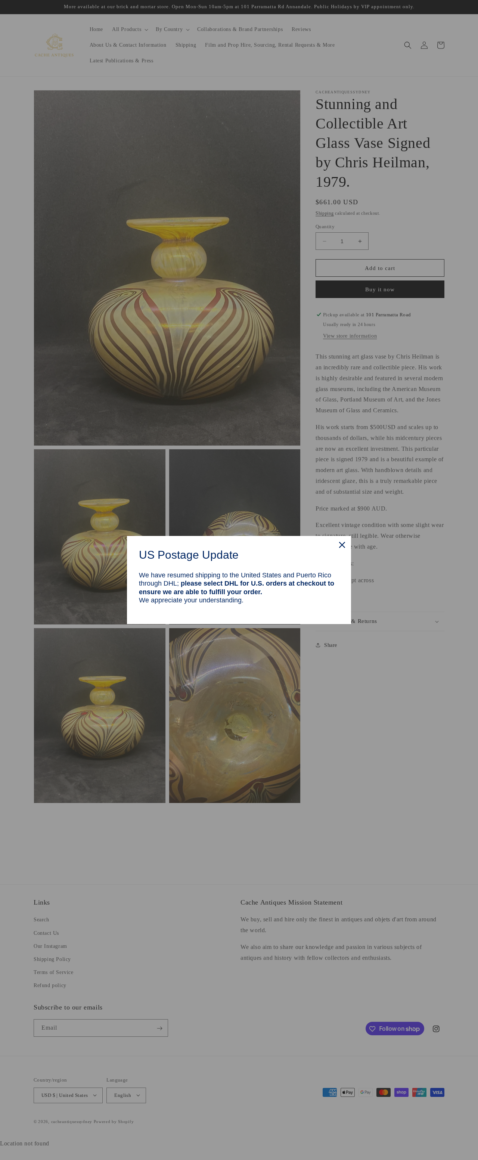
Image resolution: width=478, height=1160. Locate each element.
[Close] (342, 545)
